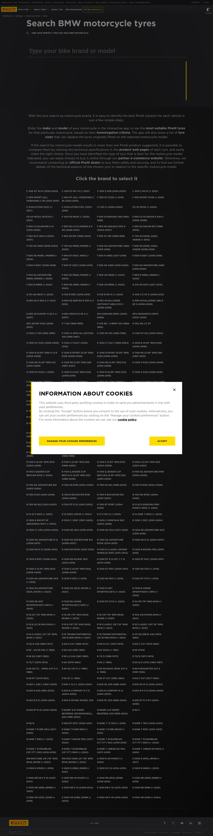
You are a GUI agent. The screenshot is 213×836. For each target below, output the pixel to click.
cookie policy (127, 419)
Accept (162, 441)
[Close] (174, 390)
